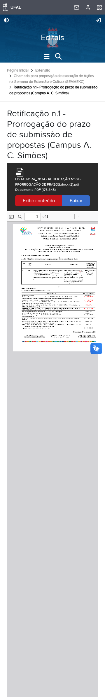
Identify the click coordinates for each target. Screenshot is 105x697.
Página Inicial (18, 70)
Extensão (42, 70)
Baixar (76, 201)
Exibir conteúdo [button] (39, 201)
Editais (52, 37)
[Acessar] (98, 20)
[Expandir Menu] (46, 56)
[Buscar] (58, 56)
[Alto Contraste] (6, 20)
